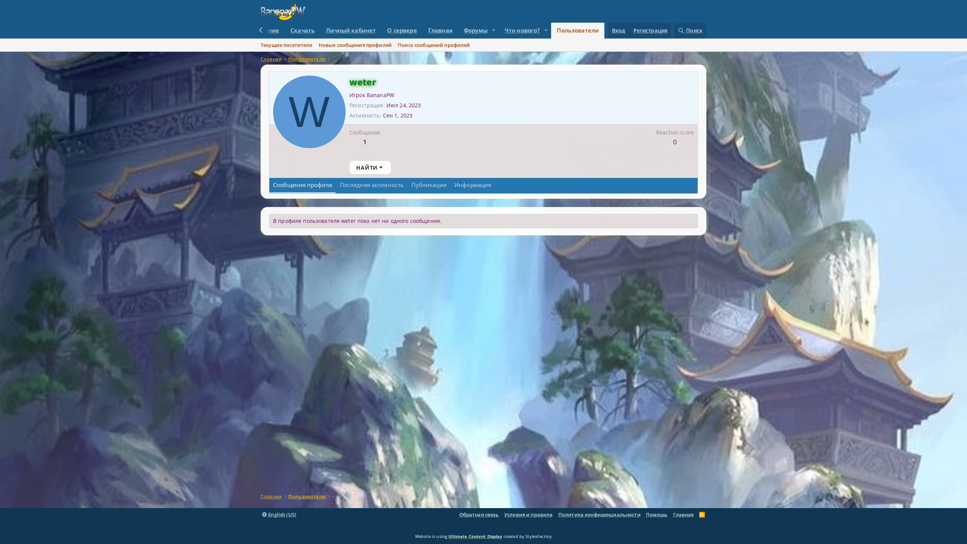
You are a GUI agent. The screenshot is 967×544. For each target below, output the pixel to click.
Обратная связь (479, 514)
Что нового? (522, 30)
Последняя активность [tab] (372, 185)
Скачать (302, 30)
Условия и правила (528, 514)
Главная (440, 30)
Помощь (656, 514)
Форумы (476, 30)
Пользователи (578, 30)
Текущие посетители (287, 45)
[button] (493, 31)
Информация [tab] (472, 185)
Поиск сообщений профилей (434, 45)
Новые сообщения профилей (355, 45)
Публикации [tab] (428, 185)
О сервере (402, 30)
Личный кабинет (351, 30)
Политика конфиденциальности (599, 514)
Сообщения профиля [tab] (302, 185)
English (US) (281, 514)
